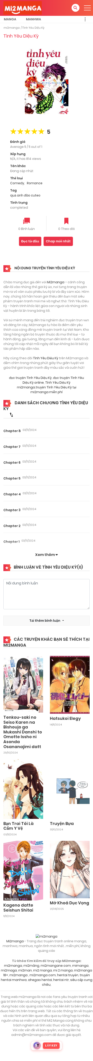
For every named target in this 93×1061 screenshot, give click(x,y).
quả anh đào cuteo (25, 195)
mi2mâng (31, 965)
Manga (10, 19)
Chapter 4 (12, 494)
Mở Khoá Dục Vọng (69, 903)
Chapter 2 (12, 526)
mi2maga (9, 970)
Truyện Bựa (62, 823)
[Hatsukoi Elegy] (70, 684)
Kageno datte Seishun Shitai (18, 907)
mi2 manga (42, 970)
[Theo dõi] (66, 221)
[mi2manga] (22, 7)
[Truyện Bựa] (70, 788)
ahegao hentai (40, 980)
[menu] (87, 7)
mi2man (25, 970)
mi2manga (12, 28)
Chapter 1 (11, 541)
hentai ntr (61, 980)
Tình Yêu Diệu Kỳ (33, 28)
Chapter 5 (12, 478)
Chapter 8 (12, 431)
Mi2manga (55, 282)
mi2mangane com (56, 965)
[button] (75, 8)
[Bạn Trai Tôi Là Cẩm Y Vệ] (23, 788)
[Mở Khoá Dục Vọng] (70, 869)
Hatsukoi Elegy (65, 718)
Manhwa (33, 19)
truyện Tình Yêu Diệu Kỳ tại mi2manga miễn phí (53, 389)
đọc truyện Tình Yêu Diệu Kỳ (30, 378)
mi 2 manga (63, 970)
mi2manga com (43, 975)
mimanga (80, 965)
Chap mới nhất (58, 241)
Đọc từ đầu (30, 241)
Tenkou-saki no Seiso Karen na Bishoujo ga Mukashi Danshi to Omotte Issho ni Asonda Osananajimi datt (22, 731)
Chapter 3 (12, 510)
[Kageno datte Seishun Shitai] (23, 870)
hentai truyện (67, 975)
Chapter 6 (12, 462)
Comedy (17, 183)
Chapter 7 (12, 446)
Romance (34, 183)
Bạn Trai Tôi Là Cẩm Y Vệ (18, 826)
